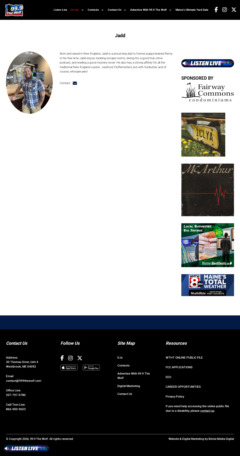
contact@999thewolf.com (23, 380)
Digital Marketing (128, 386)
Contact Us (114, 9)
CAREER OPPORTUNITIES (183, 386)
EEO (168, 377)
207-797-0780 (16, 395)
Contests (93, 9)
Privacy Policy (175, 396)
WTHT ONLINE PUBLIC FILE (184, 357)
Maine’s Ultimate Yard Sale (192, 9)
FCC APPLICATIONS (179, 367)
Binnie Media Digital (221, 439)
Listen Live (60, 9)
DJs (120, 357)
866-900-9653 (16, 409)
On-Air (75, 9)
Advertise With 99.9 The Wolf (148, 9)
